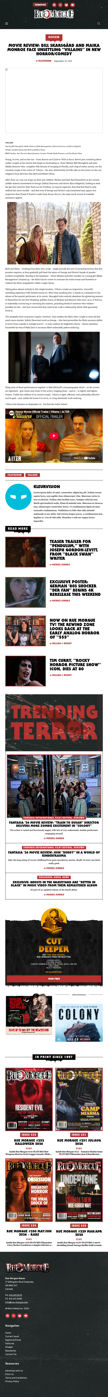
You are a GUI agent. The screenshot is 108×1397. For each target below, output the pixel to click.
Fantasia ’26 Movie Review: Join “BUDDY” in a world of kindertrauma (54, 853)
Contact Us (10, 1354)
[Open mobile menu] (6, 24)
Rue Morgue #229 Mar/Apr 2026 (79, 1233)
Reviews (79, 818)
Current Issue (12, 1336)
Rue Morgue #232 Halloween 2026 (29, 1142)
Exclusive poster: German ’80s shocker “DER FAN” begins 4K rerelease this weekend (75, 588)
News (65, 877)
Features (9, 1343)
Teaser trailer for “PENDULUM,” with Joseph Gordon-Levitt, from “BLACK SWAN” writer (74, 550)
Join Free (54, 978)
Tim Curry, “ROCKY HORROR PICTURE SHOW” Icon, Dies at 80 (75, 664)
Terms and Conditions (16, 1378)
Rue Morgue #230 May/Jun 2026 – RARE (29, 1232)
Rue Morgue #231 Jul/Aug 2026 (79, 1142)
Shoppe (9, 1347)
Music (57, 877)
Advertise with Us (14, 1370)
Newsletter (10, 1350)
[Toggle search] (99, 23)
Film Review (15, 475)
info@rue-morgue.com (16, 1302)
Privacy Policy (12, 1381)
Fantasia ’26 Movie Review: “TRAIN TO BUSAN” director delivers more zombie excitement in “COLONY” (54, 824)
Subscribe (40, 5)
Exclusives (46, 877)
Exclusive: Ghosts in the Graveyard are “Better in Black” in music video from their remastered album (54, 883)
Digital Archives (13, 1340)
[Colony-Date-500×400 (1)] (79, 1022)
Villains (33, 475)
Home (8, 1333)
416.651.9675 (15, 1295)
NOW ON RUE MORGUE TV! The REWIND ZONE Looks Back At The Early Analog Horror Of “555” (74, 629)
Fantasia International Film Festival (48, 818)
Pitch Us (9, 1374)
